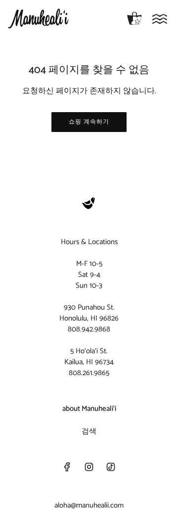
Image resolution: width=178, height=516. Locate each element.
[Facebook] (67, 467)
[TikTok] (111, 467)
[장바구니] (134, 19)
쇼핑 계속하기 (89, 122)
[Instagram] (89, 467)
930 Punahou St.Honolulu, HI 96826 (89, 312)
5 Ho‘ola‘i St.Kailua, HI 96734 (89, 356)
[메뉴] (160, 19)
